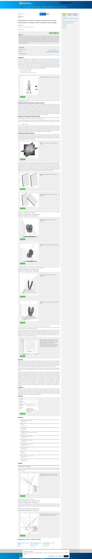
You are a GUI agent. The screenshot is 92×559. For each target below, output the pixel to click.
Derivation (64, 27)
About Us (29, 6)
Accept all (66, 556)
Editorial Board (34, 6)
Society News (44, 6)
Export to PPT (23, 96)
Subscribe (60, 6)
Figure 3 (48, 163)
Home (26, 6)
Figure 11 (55, 503)
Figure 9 (33, 334)
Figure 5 (50, 211)
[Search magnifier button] (71, 3)
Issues (39, 6)
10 (24, 382)
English (20, 14)
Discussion (64, 24)
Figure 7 (57, 266)
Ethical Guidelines (50, 6)
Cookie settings (51, 556)
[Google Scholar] (23, 425)
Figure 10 (20, 468)
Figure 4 (41, 168)
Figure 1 (35, 64)
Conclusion (64, 26)
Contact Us (65, 6)
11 (54, 389)
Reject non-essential (59, 556)
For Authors (56, 6)
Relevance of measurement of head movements (70, 21)
